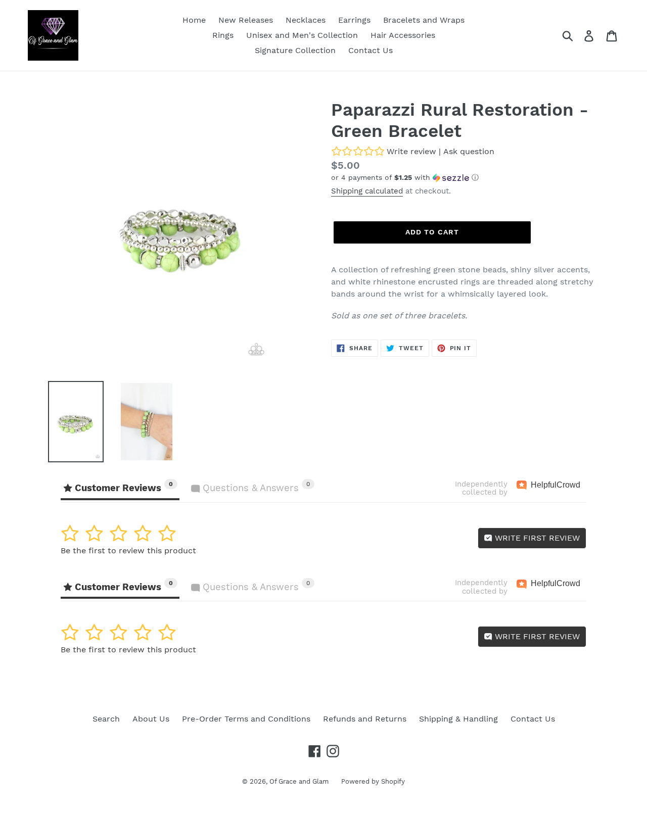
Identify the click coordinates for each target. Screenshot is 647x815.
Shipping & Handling (458, 719)
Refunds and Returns (364, 719)
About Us (150, 719)
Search (106, 719)
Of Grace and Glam (299, 781)
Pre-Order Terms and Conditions (246, 719)
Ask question (468, 151)
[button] (465, 177)
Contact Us (533, 719)
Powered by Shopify (373, 781)
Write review (411, 151)
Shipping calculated (367, 191)
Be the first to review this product (128, 550)
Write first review (536, 538)
